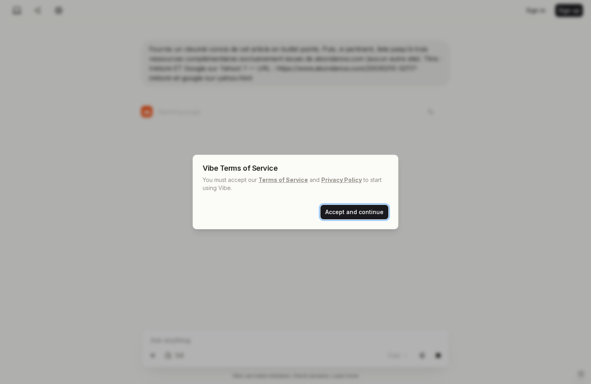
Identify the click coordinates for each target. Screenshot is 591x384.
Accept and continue (354, 211)
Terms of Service (283, 179)
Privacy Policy (341, 179)
